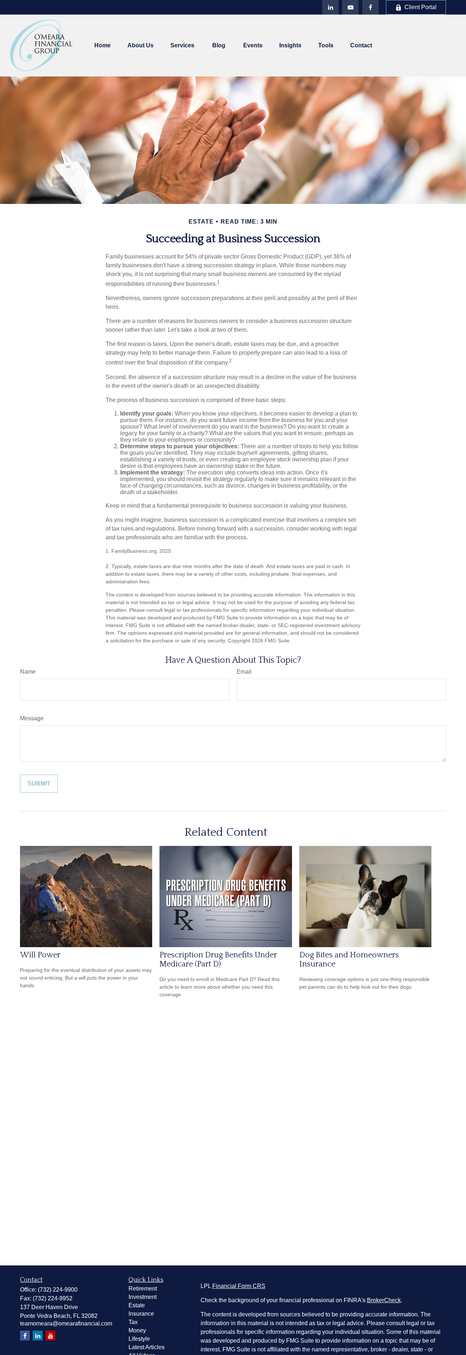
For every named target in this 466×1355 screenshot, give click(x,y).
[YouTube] (350, 7)
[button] (102, 45)
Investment (143, 1297)
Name (28, 672)
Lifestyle (139, 1339)
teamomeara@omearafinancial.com (66, 1323)
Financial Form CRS (238, 1286)
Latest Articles (147, 1347)
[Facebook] (370, 7)
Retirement (143, 1288)
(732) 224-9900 (58, 1290)
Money (137, 1330)
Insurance (141, 1314)
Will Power (40, 955)
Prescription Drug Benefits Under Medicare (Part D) (218, 959)
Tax (133, 1322)
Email (244, 672)
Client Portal (420, 7)
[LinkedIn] (330, 7)
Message (32, 718)
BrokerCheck (384, 1300)
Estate (137, 1305)
